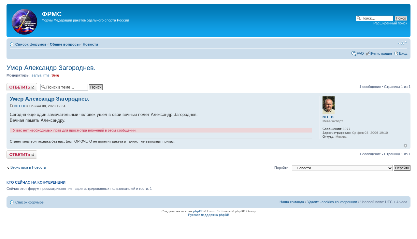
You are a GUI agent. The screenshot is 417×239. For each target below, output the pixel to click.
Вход (403, 53)
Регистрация (381, 53)
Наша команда (292, 202)
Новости (90, 44)
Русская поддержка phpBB (208, 215)
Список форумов (31, 44)
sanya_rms (41, 75)
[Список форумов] (25, 20)
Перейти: (281, 168)
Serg (55, 75)
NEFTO (19, 106)
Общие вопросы (64, 44)
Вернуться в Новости (28, 167)
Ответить (14, 85)
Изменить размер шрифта (402, 43)
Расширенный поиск (390, 23)
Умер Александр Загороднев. (51, 67)
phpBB (198, 211)
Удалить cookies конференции (332, 202)
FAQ (360, 53)
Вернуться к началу (405, 146)
